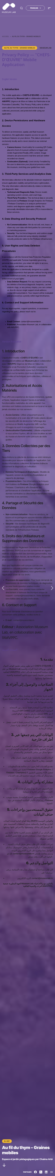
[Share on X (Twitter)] (40, 1172)
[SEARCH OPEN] (21, 8)
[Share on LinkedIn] (46, 1172)
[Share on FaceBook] (35, 1172)
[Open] (49, 8)
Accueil (5, 36)
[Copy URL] (51, 1172)
